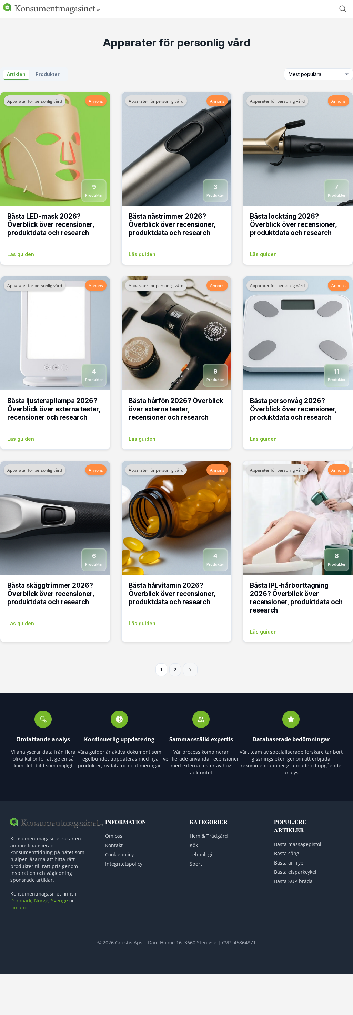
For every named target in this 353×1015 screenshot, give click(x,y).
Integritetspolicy (123, 863)
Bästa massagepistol (297, 844)
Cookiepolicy (119, 854)
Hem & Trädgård (209, 836)
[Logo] (51, 12)
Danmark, (21, 900)
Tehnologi (201, 854)
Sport (196, 863)
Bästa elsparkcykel (295, 872)
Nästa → (190, 669)
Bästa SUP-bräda (293, 881)
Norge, (42, 900)
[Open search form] (343, 9)
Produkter (48, 74)
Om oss (113, 836)
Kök (194, 845)
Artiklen (16, 74)
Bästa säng (286, 853)
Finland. (19, 907)
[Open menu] (329, 9)
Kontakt (114, 845)
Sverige (59, 900)
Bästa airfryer (289, 862)
